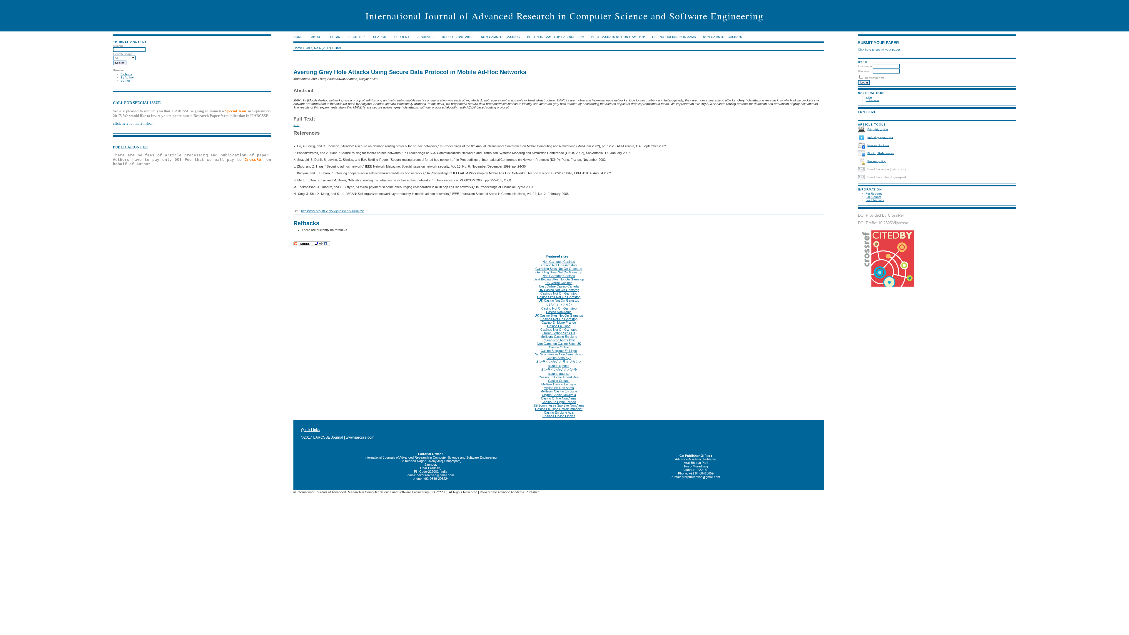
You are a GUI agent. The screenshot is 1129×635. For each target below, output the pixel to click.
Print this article (877, 129)
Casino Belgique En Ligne (559, 350)
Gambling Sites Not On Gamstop (558, 268)
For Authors (873, 196)
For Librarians (875, 200)
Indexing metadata (880, 137)
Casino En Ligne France (559, 322)
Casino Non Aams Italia (558, 340)
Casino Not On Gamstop (559, 265)
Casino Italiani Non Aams (674, 37)
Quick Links (310, 430)
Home (298, 37)
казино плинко (558, 373)
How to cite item (878, 145)
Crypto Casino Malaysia (559, 395)
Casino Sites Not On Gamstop (558, 297)
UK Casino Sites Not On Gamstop (559, 315)
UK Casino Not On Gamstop (559, 290)
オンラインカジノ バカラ (559, 369)
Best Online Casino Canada (559, 286)
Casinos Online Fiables (558, 416)
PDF (296, 125)
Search (379, 37)
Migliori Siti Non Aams (559, 388)
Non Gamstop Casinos (500, 37)
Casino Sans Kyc (559, 358)
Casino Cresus (558, 380)
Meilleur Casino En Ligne (558, 384)
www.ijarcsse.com (360, 437)
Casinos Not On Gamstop (558, 293)
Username (865, 66)
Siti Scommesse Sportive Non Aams (558, 405)
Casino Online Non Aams (559, 398)
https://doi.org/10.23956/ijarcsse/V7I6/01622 (332, 211)
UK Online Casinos (558, 283)
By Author (127, 77)
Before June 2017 (457, 37)
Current (401, 37)
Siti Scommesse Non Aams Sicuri (558, 354)
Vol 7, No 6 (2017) (318, 48)
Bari (338, 48)
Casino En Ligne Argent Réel (559, 377)
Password (864, 71)
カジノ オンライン (558, 304)
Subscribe (872, 100)
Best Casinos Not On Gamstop (618, 37)
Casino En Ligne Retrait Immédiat (558, 409)
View (869, 96)
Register (356, 37)
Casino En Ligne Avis (559, 412)
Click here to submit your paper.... (880, 49)
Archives (425, 37)
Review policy (876, 161)
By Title (126, 80)
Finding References (880, 153)
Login (335, 37)
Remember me (875, 77)
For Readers (874, 193)
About (316, 37)
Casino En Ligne (558, 326)
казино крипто (558, 365)
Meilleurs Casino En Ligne (558, 336)
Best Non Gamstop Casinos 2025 (555, 37)
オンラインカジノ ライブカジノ (559, 361)
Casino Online (559, 347)
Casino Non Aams (559, 312)
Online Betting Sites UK (558, 333)
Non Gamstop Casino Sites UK (559, 343)
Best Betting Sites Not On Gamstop (559, 279)
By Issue (126, 74)
